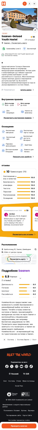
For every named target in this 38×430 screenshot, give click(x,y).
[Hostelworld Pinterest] (26, 366)
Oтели (18, 381)
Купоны (23, 410)
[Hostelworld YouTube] (21, 366)
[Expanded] (4, 339)
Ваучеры (31, 410)
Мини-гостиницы (28, 381)
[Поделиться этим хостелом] (35, 30)
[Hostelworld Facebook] (7, 366)
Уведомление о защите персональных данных (16, 405)
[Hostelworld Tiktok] (31, 366)
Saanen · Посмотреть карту (15, 43)
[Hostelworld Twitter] (11, 366)
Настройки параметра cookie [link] (19, 420)
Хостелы (11, 381)
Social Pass (19, 386)
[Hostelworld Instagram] (16, 366)
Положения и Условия (12, 410)
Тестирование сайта (13, 415)
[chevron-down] (20, 278)
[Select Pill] (25, 4)
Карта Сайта (27, 415)
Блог (5, 381)
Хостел (4, 33)
